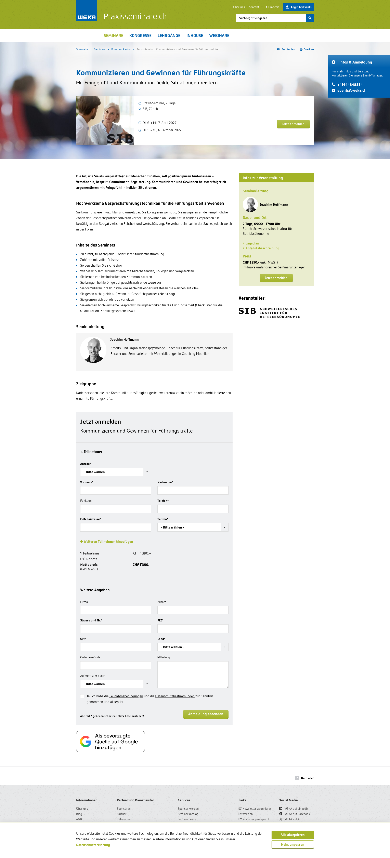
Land (161, 639)
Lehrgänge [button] (169, 35)
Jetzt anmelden (293, 124)
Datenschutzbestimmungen (175, 696)
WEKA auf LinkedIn (296, 809)
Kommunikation (121, 49)
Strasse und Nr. (91, 620)
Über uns (239, 7)
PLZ (160, 620)
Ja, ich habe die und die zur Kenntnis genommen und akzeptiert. (150, 699)
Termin (162, 519)
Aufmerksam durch (92, 676)
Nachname (165, 482)
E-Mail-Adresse (90, 519)
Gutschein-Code (90, 657)
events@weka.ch (351, 90)
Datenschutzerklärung (93, 845)
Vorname (86, 482)
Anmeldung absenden (205, 714)
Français (273, 7)
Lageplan (252, 243)
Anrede (85, 464)
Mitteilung (163, 657)
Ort (83, 639)
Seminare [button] (113, 35)
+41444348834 (350, 84)
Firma (84, 602)
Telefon (163, 501)
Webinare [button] (219, 35)
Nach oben (307, 778)
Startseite (82, 49)
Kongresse (140, 35)
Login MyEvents (301, 7)
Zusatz (161, 602)
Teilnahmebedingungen (126, 696)
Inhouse (194, 35)
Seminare (99, 49)
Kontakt (254, 7)
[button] (115, 472)
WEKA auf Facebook (297, 814)
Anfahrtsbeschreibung (262, 248)
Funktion (86, 501)
